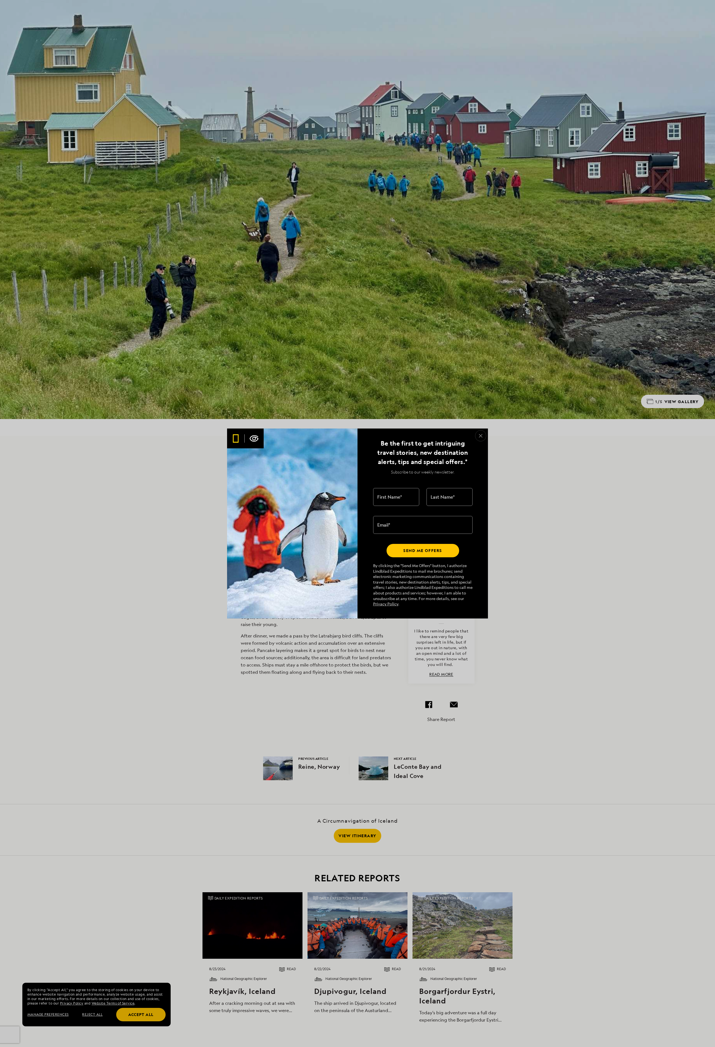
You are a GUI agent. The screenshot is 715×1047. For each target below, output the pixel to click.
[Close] (480, 435)
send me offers (422, 550)
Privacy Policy (385, 603)
